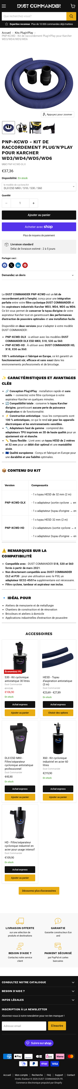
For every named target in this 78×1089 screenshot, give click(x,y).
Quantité (6, 195)
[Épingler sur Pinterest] (25, 265)
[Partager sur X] (11, 265)
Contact (71, 1075)
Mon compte (21, 1075)
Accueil (6, 32)
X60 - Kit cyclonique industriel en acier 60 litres (55, 761)
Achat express (20, 704)
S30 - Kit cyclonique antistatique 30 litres (17, 679)
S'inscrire (57, 1025)
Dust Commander (13, 684)
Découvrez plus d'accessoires (39, 890)
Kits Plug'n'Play (24, 32)
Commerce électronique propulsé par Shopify (39, 1082)
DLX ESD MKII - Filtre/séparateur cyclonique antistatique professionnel (19, 763)
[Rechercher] (71, 16)
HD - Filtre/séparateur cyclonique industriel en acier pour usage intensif (20, 846)
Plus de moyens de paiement (39, 235)
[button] (8, 127)
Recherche (37, 1075)
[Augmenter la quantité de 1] (33, 203)
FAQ (49, 1075)
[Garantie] (58, 928)
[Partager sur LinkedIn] (18, 265)
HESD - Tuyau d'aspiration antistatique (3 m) (57, 681)
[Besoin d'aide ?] (20, 953)
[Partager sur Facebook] (4, 265)
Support (59, 1075)
